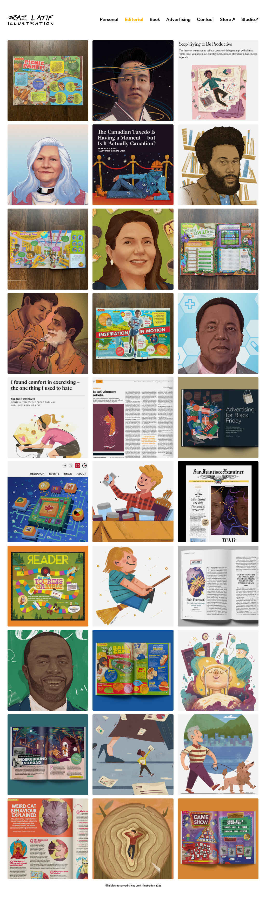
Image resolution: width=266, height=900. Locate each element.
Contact (205, 19)
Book (155, 19)
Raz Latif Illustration (143, 885)
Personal (109, 19)
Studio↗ (250, 19)
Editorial (134, 19)
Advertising (178, 19)
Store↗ (227, 19)
